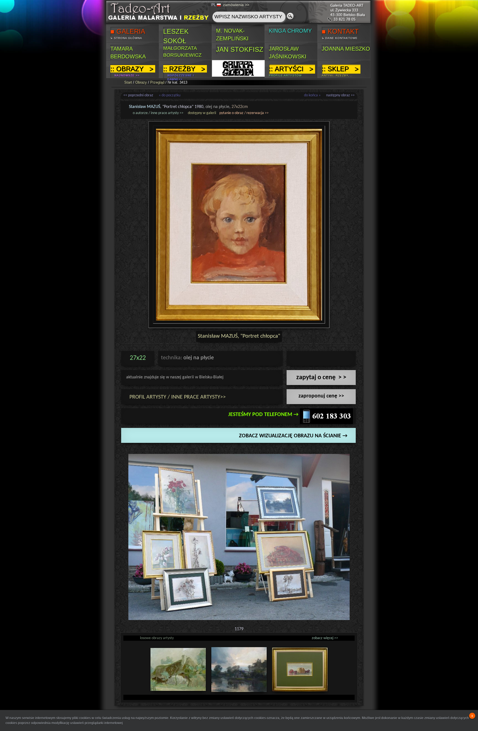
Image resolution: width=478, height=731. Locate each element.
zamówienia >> (236, 4)
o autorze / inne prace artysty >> (158, 113)
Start (128, 82)
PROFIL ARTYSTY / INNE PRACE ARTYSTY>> (177, 397)
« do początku (169, 95)
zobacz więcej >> (325, 638)
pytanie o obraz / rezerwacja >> (244, 113)
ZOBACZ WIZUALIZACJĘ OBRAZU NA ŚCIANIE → (293, 436)
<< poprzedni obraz (138, 95)
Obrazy (141, 82)
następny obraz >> (340, 95)
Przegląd (157, 82)
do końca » (312, 95)
